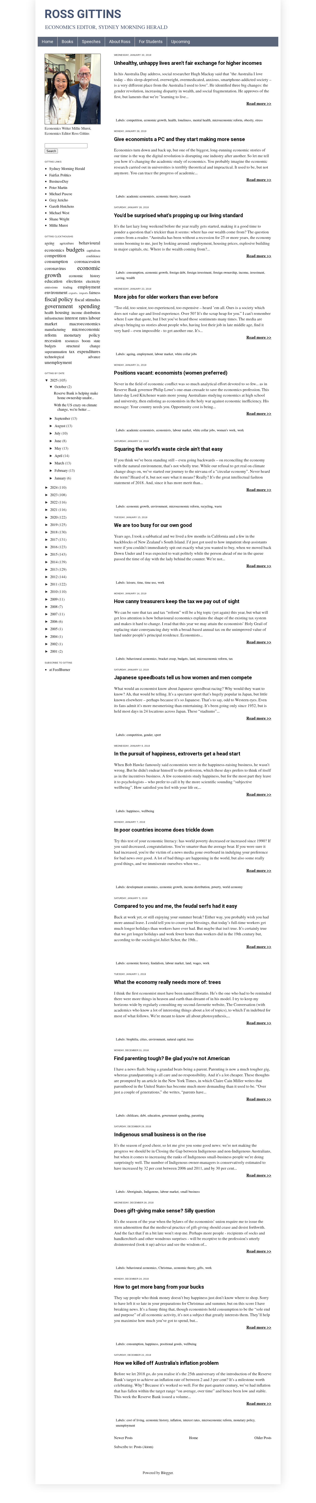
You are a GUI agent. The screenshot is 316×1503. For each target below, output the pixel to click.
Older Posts (262, 1437)
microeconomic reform (227, 120)
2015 (54, 554)
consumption (135, 272)
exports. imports (78, 293)
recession (53, 340)
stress (259, 120)
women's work (226, 430)
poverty (216, 887)
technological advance (72, 356)
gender (148, 735)
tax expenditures (84, 351)
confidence (93, 256)
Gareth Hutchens (61, 206)
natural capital (176, 1039)
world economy (233, 887)
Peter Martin (58, 187)
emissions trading (58, 287)
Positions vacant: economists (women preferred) (170, 373)
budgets (183, 658)
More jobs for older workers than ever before (166, 297)
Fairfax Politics (60, 174)
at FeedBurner (59, 669)
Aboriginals (134, 1191)
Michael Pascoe (60, 193)
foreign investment (199, 272)
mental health (202, 120)
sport (157, 735)
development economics (142, 887)
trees (190, 1039)
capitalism (93, 250)
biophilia (132, 1039)
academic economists (140, 196)
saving (120, 278)
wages (197, 963)
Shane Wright (59, 218)
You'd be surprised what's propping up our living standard (178, 215)
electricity (93, 281)
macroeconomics (84, 323)
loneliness (184, 120)
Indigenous (151, 1191)
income (243, 272)
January (61, 478)
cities (143, 1039)
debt (143, 1115)
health (172, 120)
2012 (54, 576)
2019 (54, 524)
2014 (54, 561)
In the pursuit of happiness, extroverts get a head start (177, 754)
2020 (54, 517)
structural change (83, 345)
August (60, 425)
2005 (54, 628)
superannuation (56, 351)
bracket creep (167, 658)
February (62, 470)
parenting (198, 1115)
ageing (131, 354)
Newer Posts (123, 1437)
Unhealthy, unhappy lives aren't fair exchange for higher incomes (188, 63)
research (185, 196)
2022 (54, 502)
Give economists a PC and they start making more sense (179, 139)
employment (145, 354)
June (58, 440)
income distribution (197, 887)
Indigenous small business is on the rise (160, 1134)
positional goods (171, 1344)
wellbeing (147, 811)
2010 (54, 591)
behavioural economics (142, 658)
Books (67, 41)
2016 (54, 546)
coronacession (87, 261)
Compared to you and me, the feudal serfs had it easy (175, 906)
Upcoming (180, 41)
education (154, 1115)
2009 (54, 599)
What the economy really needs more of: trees (167, 982)
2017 (54, 539)
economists (163, 430)
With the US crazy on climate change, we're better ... (75, 407)
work (240, 430)
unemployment (125, 1425)
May (58, 448)
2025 (54, 380)
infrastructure (54, 318)
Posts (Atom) (143, 1446)
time (140, 582)
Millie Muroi (58, 225)
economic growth (155, 120)
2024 (54, 487)
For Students (151, 41)
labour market (164, 354)
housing (62, 312)
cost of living (135, 1420)
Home (47, 41)
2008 (54, 606)
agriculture (67, 243)
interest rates (191, 1420)
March (60, 462)
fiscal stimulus (87, 299)
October (61, 386)
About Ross (119, 41)
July (58, 433)
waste (218, 506)
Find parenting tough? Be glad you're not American (172, 1058)
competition (134, 120)
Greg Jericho (58, 199)
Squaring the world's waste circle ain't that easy (168, 449)
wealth (130, 278)
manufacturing (55, 329)
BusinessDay (58, 181)
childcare (132, 1115)
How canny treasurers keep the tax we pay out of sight (176, 601)
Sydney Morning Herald (67, 168)
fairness (94, 292)
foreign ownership (225, 272)
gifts (200, 1267)
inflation (175, 1420)
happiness (133, 811)
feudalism (157, 963)
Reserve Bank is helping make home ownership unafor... (76, 395)
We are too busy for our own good (153, 525)
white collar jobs (186, 354)
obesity (248, 120)
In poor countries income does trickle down (164, 830)
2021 (54, 509)
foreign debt (177, 272)
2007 (54, 613)
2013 (54, 569)
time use (150, 582)
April (59, 455)
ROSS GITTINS (83, 14)
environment (159, 506)
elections (74, 281)
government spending (176, 1115)
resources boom (77, 340)
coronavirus (55, 268)
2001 (54, 651)
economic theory (167, 196)
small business (190, 1191)
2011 (54, 584)
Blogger (167, 1472)
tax (231, 658)
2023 (54, 494)
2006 (54, 621)
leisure (131, 582)
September (63, 418)
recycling (207, 506)
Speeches (91, 41)
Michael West (59, 212)
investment (257, 272)
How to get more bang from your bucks (159, 1287)
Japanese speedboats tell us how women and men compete (183, 677)
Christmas (165, 1267)
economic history (138, 963)
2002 (54, 643)
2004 (54, 636)
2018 (54, 531)
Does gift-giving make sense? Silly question (164, 1211)
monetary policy (243, 1420)
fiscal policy (59, 299)
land (192, 658)
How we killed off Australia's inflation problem (166, 1363)
